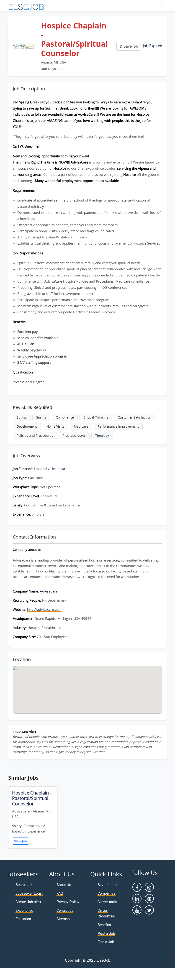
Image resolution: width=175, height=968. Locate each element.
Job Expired (152, 46)
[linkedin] (137, 898)
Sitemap (63, 919)
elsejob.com (80, 747)
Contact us (65, 910)
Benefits (104, 925)
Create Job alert (28, 902)
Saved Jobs (107, 885)
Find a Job (106, 942)
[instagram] (149, 887)
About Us (64, 885)
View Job (20, 841)
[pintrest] (149, 898)
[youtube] (137, 909)
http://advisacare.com (44, 609)
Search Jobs (25, 885)
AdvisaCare (48, 591)
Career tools (107, 902)
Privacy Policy (68, 902)
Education (23, 919)
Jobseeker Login (29, 893)
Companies (107, 893)
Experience (24, 910)
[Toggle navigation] (161, 5)
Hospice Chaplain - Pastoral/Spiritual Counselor (31, 798)
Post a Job (106, 933)
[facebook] (137, 887)
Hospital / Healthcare (50, 468)
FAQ (60, 893)
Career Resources (106, 913)
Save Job (130, 46)
